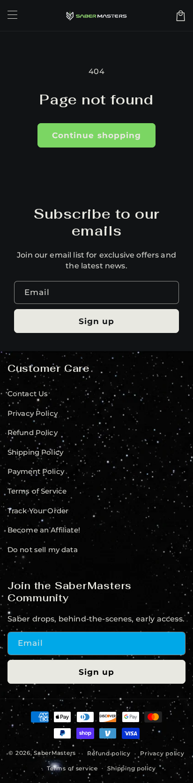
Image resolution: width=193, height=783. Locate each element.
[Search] (167, 15)
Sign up (96, 321)
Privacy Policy (32, 413)
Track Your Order (38, 511)
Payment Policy (35, 471)
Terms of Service (37, 491)
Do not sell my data (42, 550)
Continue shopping (96, 135)
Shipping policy (131, 768)
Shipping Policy (35, 452)
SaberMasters (55, 753)
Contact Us (27, 394)
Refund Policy (32, 432)
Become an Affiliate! (43, 530)
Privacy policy (162, 753)
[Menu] (12, 15)
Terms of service (72, 768)
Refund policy (109, 753)
